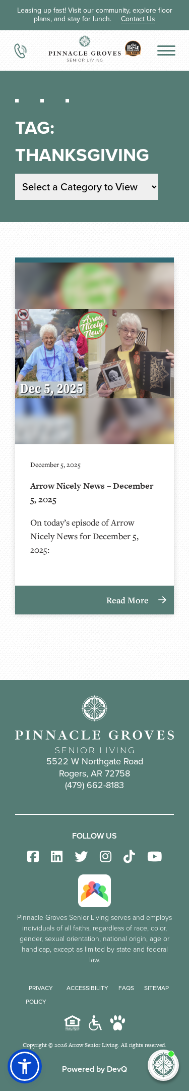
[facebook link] (33, 857)
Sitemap (156, 988)
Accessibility (87, 988)
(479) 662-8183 (94, 785)
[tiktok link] (129, 857)
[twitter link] (81, 857)
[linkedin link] (56, 857)
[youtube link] (154, 857)
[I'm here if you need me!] (163, 1065)
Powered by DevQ (94, 1069)
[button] (24, 1066)
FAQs (126, 988)
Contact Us (138, 19)
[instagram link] (105, 857)
